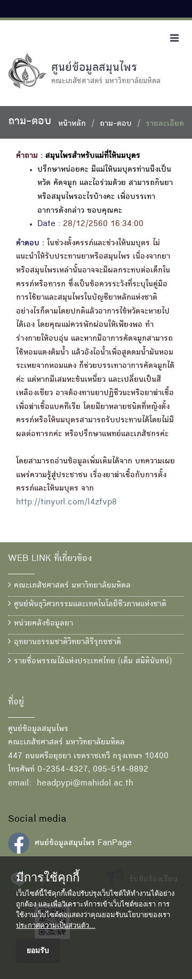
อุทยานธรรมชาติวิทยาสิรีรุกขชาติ (66, 642)
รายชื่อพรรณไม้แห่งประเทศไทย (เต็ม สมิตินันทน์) (91, 661)
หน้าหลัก (72, 124)
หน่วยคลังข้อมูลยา (42, 624)
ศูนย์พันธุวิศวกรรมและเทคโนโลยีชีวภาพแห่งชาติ (88, 604)
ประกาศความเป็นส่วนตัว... (55, 925)
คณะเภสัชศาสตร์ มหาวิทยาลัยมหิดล (71, 586)
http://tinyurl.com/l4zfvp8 (66, 503)
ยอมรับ (38, 950)
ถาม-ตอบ (116, 124)
